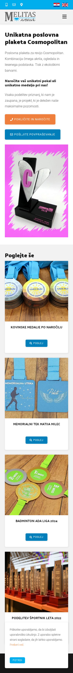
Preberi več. (17, 644)
